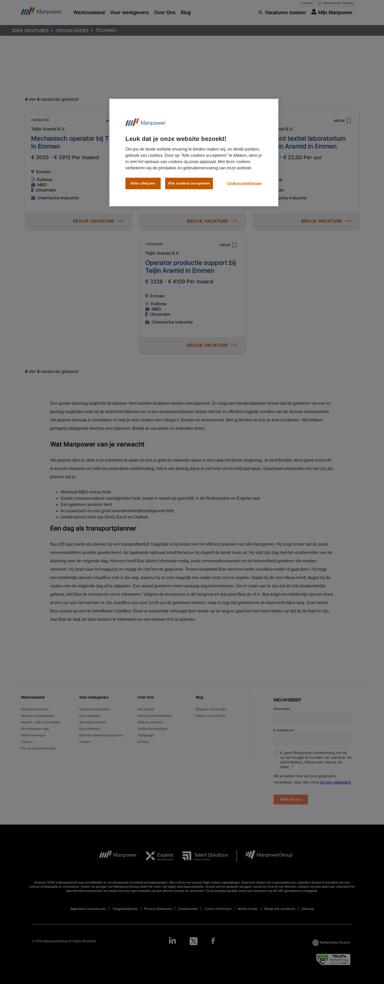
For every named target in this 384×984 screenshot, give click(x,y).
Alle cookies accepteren (189, 183)
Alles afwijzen (142, 183)
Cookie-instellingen (244, 183)
